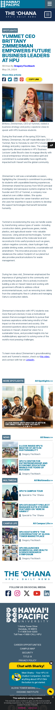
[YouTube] (36, 593)
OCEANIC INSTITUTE (28, 692)
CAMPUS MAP (27, 648)
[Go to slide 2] (25, 426)
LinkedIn (30, 359)
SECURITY (27, 652)
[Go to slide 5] (31, 426)
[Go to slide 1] (23, 426)
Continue (21, 708)
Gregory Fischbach (24, 66)
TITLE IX (27, 656)
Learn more (32, 708)
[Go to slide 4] (29, 426)
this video (44, 356)
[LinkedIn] (16, 79)
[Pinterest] (21, 79)
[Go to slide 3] (27, 426)
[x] (26, 593)
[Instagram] (17, 593)
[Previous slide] (5, 407)
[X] (10, 79)
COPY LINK (34, 79)
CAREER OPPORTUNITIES (27, 644)
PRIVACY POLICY (27, 660)
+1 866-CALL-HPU (32, 634)
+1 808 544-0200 (28, 631)
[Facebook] (4, 79)
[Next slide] (49, 407)
